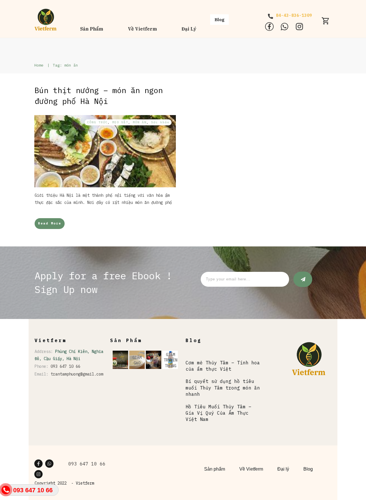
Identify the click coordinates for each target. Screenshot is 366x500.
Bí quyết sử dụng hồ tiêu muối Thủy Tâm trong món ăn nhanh (223, 387)
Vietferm (85, 483)
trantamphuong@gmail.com (77, 374)
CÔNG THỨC (97, 122)
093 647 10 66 (65, 366)
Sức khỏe (160, 122)
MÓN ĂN (139, 122)
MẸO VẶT (120, 122)
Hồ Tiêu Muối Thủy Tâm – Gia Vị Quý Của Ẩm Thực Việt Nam (218, 413)
